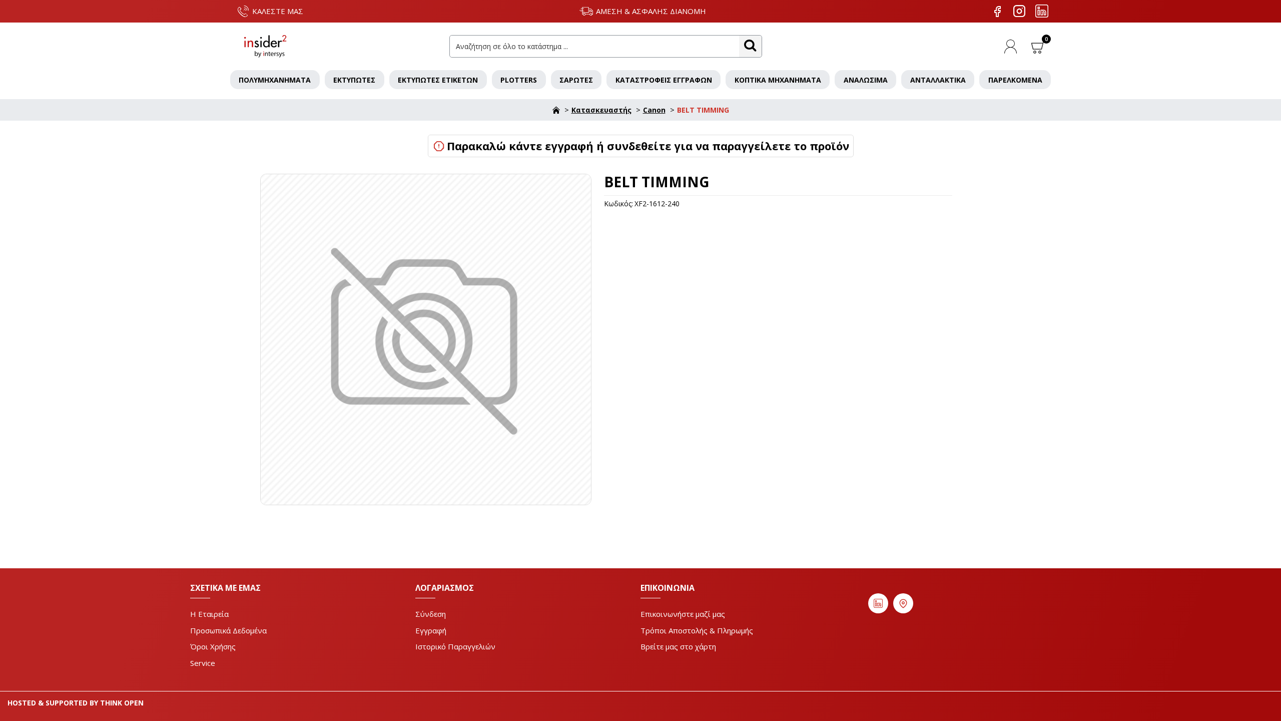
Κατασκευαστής (601, 110)
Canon (654, 110)
